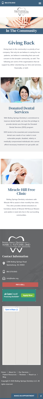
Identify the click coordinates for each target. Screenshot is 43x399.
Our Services (23, 372)
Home (3, 372)
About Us (12, 372)
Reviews (22, 375)
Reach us (32, 375)
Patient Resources (9, 375)
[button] (40, 3)
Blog (4, 377)
